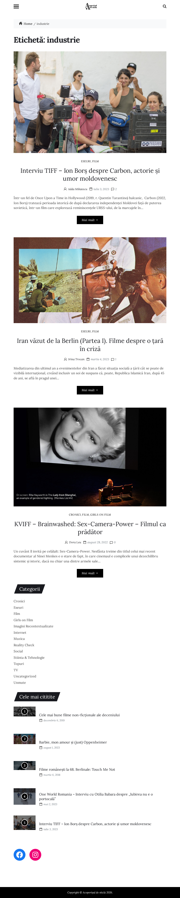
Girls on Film (100, 514)
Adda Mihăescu (77, 189)
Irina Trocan (76, 359)
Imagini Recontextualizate (33, 626)
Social (18, 651)
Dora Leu (75, 542)
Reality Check (24, 645)
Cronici (75, 514)
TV (16, 670)
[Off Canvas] (16, 6)
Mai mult (88, 220)
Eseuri (86, 161)
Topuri (19, 664)
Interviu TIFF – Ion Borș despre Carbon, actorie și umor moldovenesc (90, 174)
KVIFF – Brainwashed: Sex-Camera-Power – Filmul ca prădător (90, 528)
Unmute (20, 682)
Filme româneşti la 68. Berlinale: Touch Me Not (77, 769)
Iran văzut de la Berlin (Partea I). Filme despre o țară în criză (90, 345)
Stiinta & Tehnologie (29, 657)
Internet (20, 632)
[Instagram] (35, 855)
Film (95, 161)
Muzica (19, 639)
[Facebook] (19, 855)
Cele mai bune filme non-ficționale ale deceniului (79, 715)
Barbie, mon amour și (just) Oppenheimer (73, 742)
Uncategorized (25, 676)
